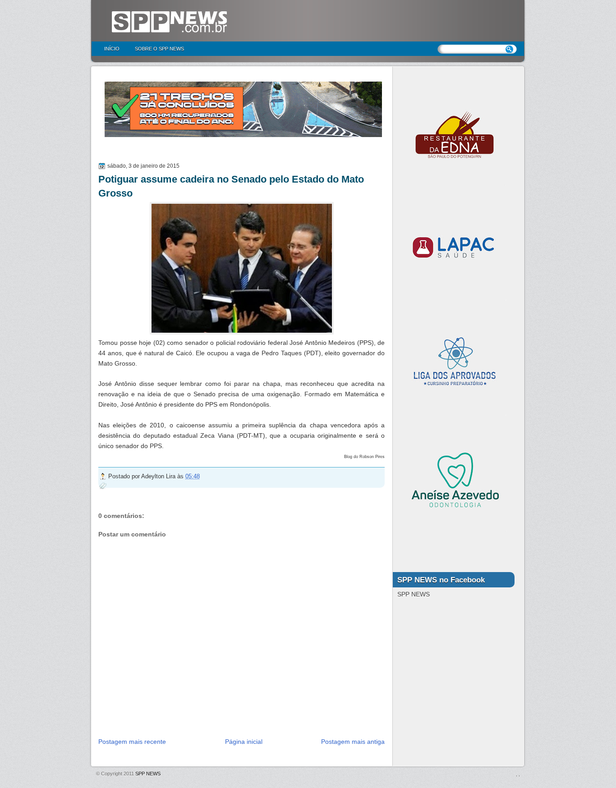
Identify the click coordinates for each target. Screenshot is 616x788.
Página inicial (243, 741)
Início (112, 48)
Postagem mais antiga (353, 741)
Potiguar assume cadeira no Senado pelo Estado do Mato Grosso (231, 186)
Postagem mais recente (132, 741)
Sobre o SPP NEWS (159, 48)
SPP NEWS (148, 773)
